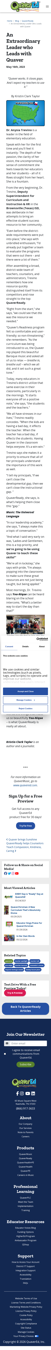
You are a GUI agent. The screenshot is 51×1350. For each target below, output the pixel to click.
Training (25, 1210)
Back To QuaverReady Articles (26, 1009)
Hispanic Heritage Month (14, 970)
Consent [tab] (9, 646)
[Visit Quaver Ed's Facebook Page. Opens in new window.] (17, 1094)
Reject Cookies (25, 708)
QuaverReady (27, 21)
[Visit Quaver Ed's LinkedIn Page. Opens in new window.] (33, 1094)
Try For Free (25, 825)
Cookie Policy (26, 1315)
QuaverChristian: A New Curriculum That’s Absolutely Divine (25, 910)
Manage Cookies (24, 700)
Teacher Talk (34, 961)
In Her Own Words (25, 936)
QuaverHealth (25, 1166)
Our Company (25, 1123)
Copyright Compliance (26, 1323)
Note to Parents (25, 1132)
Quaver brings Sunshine (22, 839)
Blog (17, 21)
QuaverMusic (25, 1154)
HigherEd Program (25, 1236)
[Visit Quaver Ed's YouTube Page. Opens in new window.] (28, 1094)
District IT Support (25, 1266)
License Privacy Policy (26, 1311)
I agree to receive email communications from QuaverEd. (26, 1053)
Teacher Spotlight (21, 961)
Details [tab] (25, 646)
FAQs (25, 1283)
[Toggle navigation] (47, 6)
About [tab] (42, 646)
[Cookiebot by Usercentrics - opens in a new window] (36, 639)
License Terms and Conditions (26, 1302)
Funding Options (25, 1232)
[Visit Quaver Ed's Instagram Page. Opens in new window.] (22, 1094)
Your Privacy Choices (23, 1336)
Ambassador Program (25, 1240)
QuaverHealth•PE (25, 1162)
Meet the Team (25, 1201)
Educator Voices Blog (25, 1227)
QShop (25, 1244)
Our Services (25, 1128)
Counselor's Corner (37, 965)
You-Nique (8, 965)
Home (9, 21)
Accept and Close (26, 691)
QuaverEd (8, 961)
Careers (25, 1136)
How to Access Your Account (25, 1262)
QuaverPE (25, 1170)
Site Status (26, 1327)
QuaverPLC (25, 1197)
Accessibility (25, 1274)
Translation (25, 1278)
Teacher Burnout (21, 965)
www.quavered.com (25, 785)
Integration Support (25, 1270)
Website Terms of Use (26, 1298)
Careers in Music (25, 1175)
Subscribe (25, 1064)
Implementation (25, 1206)
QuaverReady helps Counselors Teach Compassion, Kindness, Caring (24, 847)
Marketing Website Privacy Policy (26, 1306)
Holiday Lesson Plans (33, 970)
